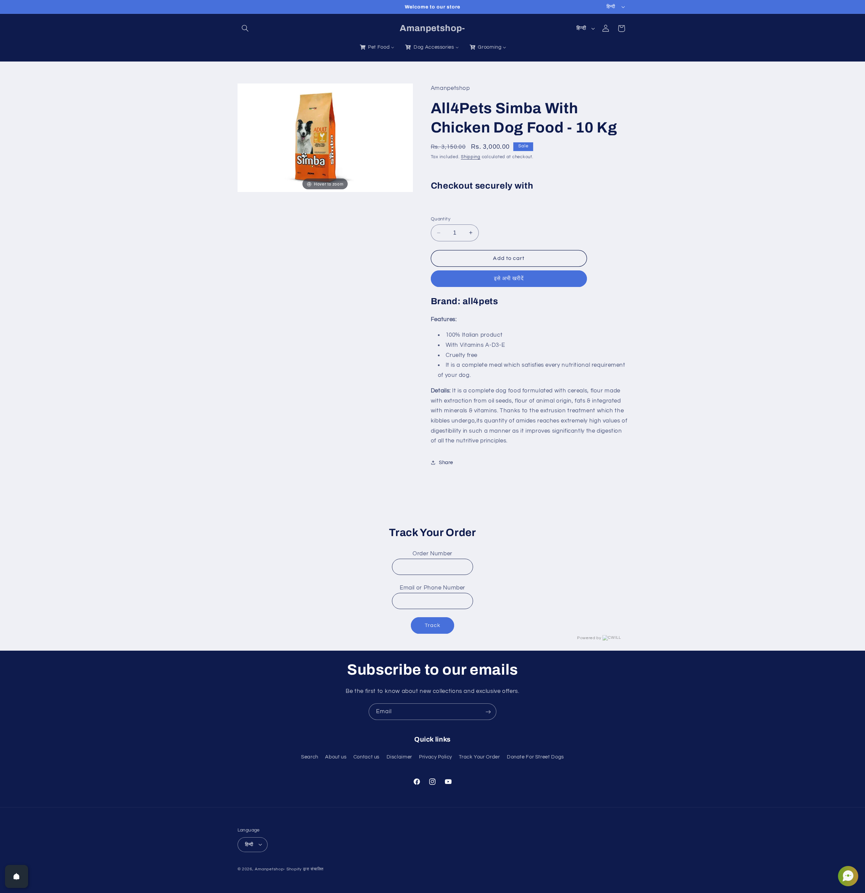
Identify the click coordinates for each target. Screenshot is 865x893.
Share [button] (446, 462)
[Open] (16, 876)
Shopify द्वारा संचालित (305, 869)
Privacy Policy (435, 756)
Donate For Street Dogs (535, 756)
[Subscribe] (488, 711)
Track (432, 625)
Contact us (366, 756)
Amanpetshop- (270, 869)
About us (335, 756)
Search (309, 756)
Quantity (440, 219)
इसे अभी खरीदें (509, 278)
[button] (245, 28)
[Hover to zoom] (325, 138)
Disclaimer (399, 756)
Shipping (470, 157)
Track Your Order (479, 756)
